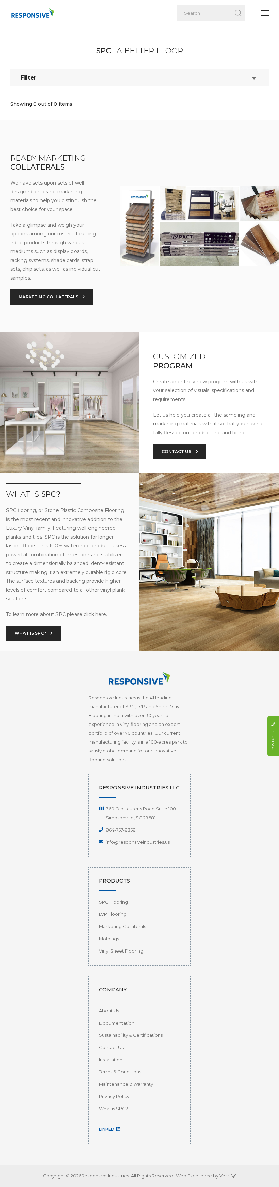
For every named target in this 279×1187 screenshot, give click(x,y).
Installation (110, 1059)
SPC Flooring (113, 902)
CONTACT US (177, 451)
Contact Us (111, 1047)
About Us (109, 1010)
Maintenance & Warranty (126, 1084)
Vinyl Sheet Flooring (121, 951)
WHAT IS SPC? (31, 633)
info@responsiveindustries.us (138, 842)
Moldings (109, 938)
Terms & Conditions (120, 1072)
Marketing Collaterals (122, 926)
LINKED (107, 1129)
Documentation (116, 1023)
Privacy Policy (114, 1096)
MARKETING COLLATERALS (49, 296)
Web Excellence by (202, 1176)
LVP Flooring (113, 914)
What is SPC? (113, 1108)
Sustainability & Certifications (131, 1035)
